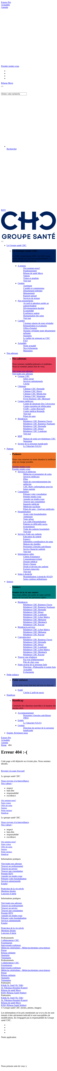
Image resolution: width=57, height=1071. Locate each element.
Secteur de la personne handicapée (33, 444)
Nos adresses (12, 353)
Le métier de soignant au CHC (36, 338)
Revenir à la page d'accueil (12, 771)
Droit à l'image (29, 564)
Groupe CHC (24, 376)
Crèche (26, 384)
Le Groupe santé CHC (16, 245)
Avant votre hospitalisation (34, 514)
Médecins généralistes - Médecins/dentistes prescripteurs (25, 948)
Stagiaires (27, 336)
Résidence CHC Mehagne (34, 619)
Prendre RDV (7, 873)
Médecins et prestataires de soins (37, 474)
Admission (28, 516)
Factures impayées (31, 569)
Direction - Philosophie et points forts (39, 667)
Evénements (28, 672)
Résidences (23, 419)
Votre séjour (28, 519)
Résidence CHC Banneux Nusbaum (39, 424)
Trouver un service (9, 868)
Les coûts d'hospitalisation (34, 521)
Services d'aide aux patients (30, 534)
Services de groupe (31, 298)
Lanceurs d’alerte (8, 893)
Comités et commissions (33, 288)
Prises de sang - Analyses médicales (38, 509)
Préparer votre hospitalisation (13, 878)
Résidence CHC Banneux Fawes (37, 421)
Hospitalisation (24, 511)
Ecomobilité (28, 311)
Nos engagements (25, 301)
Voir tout (27, 281)
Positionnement (30, 271)
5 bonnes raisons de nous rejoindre (38, 323)
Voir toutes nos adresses (22, 371)
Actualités (5, 5)
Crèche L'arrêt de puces (33, 692)
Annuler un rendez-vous (33, 499)
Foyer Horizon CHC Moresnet (36, 399)
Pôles (25, 479)
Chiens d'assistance (31, 556)
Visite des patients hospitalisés (36, 529)
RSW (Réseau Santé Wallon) (13, 993)
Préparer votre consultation (35, 494)
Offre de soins (6, 805)
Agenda (4, 7)
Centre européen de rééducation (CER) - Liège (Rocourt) (37, 407)
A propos (22, 266)
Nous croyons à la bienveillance (15, 781)
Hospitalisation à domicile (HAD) (38, 576)
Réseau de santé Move (33, 273)
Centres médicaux (25, 401)
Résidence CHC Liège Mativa (36, 617)
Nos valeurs (6, 783)
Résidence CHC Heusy (33, 429)
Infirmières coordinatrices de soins (38, 541)
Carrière (21, 321)
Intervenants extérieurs (11, 945)
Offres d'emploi (30, 328)
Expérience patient (31, 313)
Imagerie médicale (31, 504)
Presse (4, 950)
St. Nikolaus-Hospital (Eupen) (14, 988)
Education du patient (32, 536)
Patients (10, 449)
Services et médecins (27, 471)
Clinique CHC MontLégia (34, 394)
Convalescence (24, 637)
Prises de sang (29, 416)
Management (29, 293)
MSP (20, 436)
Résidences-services (26, 627)
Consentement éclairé (32, 559)
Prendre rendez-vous (21, 466)
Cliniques (22, 386)
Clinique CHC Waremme (34, 396)
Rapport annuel (30, 296)
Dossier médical (30, 561)
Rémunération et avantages (35, 326)
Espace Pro (6, 2)
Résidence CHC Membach (35, 622)
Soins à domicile (25, 574)
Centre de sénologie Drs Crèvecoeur (39, 404)
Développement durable (33, 308)
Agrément (27, 286)
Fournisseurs (6, 943)
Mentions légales (8, 891)
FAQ (25, 341)
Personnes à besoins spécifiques (37, 546)
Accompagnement (26, 713)
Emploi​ (4, 883)
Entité (20, 690)
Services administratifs (11, 881)
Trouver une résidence (27, 657)
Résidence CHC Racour (33, 624)
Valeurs (26, 276)
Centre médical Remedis (34, 411)
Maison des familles (32, 544)
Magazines (28, 351)
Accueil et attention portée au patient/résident (36, 304)
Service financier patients (34, 549)
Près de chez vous (31, 662)
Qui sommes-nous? (31, 268)
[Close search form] (2, 86)
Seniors (10, 581)
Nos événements (30, 348)
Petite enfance (13, 674)
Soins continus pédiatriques (35, 579)
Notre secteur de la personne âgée (32, 664)
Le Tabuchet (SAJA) (32, 446)
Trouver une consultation (34, 501)
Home (4, 745)
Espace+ (27, 539)
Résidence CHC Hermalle (34, 426)
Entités (21, 720)
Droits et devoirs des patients (35, 566)
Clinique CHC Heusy (32, 391)
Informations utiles (26, 554)
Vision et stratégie (31, 278)
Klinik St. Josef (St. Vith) (12, 985)
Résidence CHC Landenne (35, 431)
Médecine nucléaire (31, 506)
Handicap (11, 695)
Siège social (28, 379)
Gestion (21, 283)
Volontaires (6, 958)
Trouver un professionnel (12, 866)
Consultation (23, 491)
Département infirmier (32, 291)
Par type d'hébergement (33, 659)
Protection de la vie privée (12, 888)
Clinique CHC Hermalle (34, 389)
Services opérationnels (33, 381)
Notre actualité (29, 346)
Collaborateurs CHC (10, 940)
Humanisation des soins (33, 316)
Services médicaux (31, 476)
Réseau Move (7, 83)
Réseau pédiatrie (8, 953)
